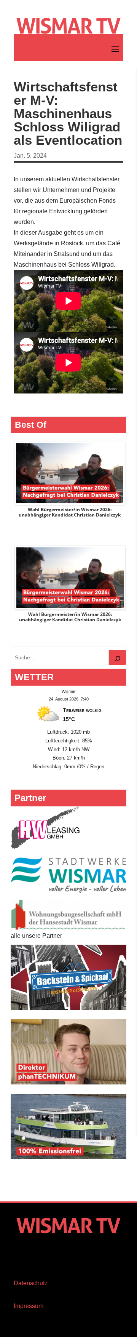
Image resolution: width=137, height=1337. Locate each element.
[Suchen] (117, 657)
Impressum (28, 1306)
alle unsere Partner (36, 935)
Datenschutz (31, 1283)
